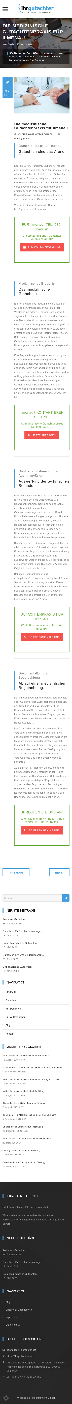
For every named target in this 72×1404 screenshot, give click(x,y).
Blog (8, 1025)
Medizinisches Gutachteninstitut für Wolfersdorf (26, 1055)
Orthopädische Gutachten (17, 966)
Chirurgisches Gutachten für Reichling (21, 1150)
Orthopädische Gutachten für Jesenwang (23, 1126)
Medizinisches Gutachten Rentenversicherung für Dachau (31, 1079)
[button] (6, 1398)
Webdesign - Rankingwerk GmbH (36, 1397)
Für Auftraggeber (15, 1017)
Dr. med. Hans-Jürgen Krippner (36, 133)
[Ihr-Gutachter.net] (35, 9)
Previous (17, 872)
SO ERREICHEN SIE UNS (44, 637)
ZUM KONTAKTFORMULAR (44, 247)
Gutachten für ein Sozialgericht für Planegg (24, 1162)
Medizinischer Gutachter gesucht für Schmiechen (27, 1138)
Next (58, 872)
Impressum (12, 1317)
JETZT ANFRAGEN (44, 435)
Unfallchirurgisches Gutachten (20, 943)
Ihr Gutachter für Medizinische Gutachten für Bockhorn (29, 1114)
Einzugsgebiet (22, 138)
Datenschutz (13, 1324)
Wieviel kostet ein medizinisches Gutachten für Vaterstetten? (32, 1067)
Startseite (47, 53)
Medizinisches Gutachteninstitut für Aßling (23, 1091)
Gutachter (11, 1000)
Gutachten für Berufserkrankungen (22, 931)
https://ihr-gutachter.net (20, 1356)
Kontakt (10, 1033)
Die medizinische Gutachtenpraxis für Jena (24, 1102)
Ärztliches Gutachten (14, 919)
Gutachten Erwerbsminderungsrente (23, 954)
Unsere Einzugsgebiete (19, 1309)
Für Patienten (13, 1008)
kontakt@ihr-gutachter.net (21, 1349)
